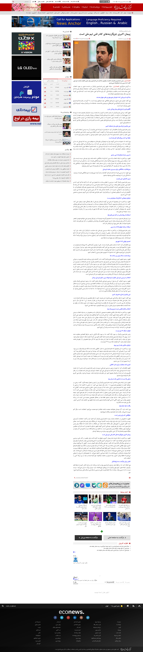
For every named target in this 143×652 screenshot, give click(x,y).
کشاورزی (34, 13)
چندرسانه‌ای (66, 7)
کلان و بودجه (116, 13)
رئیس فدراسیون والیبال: (124, 31)
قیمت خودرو (98, 633)
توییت (39, 627)
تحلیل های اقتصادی (96, 641)
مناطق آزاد (76, 7)
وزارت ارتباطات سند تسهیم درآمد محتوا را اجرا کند (57, 154)
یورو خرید (66, 91)
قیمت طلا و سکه (74, 2)
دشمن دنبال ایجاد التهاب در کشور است (60, 157)
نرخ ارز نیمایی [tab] (50, 81)
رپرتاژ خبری (58, 641)
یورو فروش (66, 103)
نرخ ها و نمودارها (97, 627)
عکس (39, 633)
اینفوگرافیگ (38, 635)
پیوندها (119, 630)
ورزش (76, 43)
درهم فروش (66, 107)
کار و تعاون (57, 13)
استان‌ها (85, 7)
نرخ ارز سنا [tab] (64, 81)
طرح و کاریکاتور (37, 638)
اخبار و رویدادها (107, 7)
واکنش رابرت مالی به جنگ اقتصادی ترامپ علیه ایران (57, 163)
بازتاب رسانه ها (77, 633)
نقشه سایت (118, 633)
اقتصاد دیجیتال (41, 13)
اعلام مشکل (118, 638)
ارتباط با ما (118, 625)
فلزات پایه (57, 2)
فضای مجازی (37, 625)
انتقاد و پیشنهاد (117, 635)
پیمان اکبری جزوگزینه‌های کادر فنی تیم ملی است (104, 34)
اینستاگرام (38, 630)
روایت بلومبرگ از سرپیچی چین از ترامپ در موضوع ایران (56, 181)
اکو (121, 13)
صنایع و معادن (73, 13)
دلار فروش (66, 99)
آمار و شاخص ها (97, 635)
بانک (110, 13)
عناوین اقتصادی (77, 625)
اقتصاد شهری (50, 13)
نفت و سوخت (65, 2)
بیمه (107, 13)
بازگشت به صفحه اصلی (116, 537)
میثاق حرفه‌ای (118, 641)
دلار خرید (66, 87)
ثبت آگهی (58, 630)
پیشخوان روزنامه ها (77, 635)
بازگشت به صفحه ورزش (89, 537)
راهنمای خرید (58, 633)
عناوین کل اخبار (77, 622)
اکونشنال (38, 644)
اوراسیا (129, 13)
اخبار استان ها (78, 630)
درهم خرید (66, 95)
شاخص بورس (98, 630)
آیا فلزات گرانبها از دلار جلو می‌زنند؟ (61, 178)
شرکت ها (28, 13)
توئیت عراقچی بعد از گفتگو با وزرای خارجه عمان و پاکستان (56, 169)
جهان (125, 13)
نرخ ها (95, 7)
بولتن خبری (58, 625)
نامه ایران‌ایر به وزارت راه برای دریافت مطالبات (58, 160)
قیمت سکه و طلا (97, 625)
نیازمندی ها (56, 7)
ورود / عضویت (104, 2)
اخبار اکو (79, 627)
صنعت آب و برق (83, 13)
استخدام (59, 622)
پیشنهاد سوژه (98, 622)
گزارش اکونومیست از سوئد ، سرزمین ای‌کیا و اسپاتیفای (56, 172)
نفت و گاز (96, 13)
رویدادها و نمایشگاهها (96, 638)
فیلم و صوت (37, 641)
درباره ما (119, 622)
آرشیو (33, 2)
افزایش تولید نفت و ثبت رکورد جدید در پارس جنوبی (57, 166)
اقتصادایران (116, 86)
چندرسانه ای (37, 622)
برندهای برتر (58, 638)
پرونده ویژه (78, 638)
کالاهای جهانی (49, 2)
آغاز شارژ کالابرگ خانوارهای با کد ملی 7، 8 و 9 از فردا (57, 175)
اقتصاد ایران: (127, 81)
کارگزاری (102, 13)
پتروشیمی (90, 13)
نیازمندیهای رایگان (57, 627)
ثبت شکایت (58, 635)
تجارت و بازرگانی (65, 13)
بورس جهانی (40, 2)
